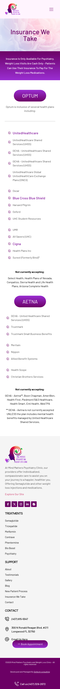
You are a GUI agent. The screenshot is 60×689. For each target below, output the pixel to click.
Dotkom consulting (42, 672)
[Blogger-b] (34, 504)
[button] (51, 9)
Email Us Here (20, 639)
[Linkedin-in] (27, 504)
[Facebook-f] (8, 504)
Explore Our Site (14, 494)
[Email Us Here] (7, 639)
